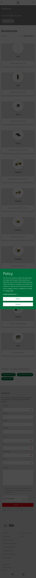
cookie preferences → (10, 294)
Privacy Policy (9, 290)
